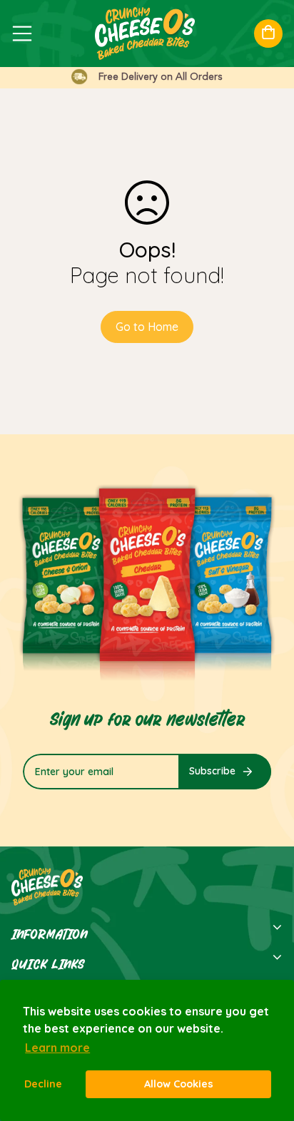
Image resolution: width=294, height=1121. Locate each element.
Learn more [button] (57, 1047)
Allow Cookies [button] (178, 1084)
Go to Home (147, 326)
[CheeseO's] (141, 33)
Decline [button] (43, 1084)
